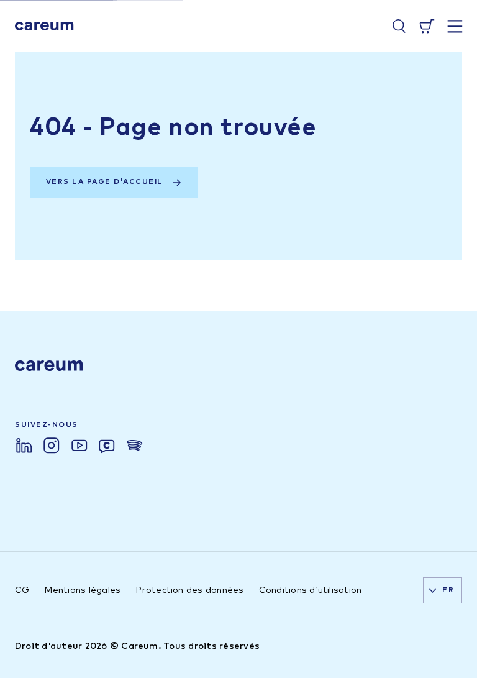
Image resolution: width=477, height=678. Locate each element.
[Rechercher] (399, 26)
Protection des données (189, 590)
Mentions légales (82, 590)
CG (22, 590)
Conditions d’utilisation (310, 590)
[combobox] (442, 590)
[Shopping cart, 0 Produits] (427, 26)
